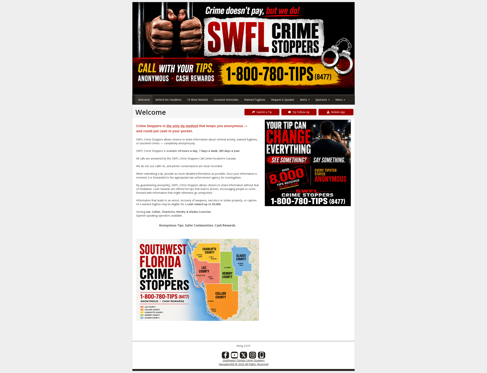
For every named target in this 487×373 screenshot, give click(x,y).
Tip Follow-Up (300, 112)
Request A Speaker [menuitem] (282, 99)
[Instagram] (252, 356)
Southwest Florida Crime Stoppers (244, 360)
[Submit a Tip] (243, 48)
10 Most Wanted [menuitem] (197, 99)
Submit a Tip (263, 112)
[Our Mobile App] (261, 356)
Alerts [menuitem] (304, 99)
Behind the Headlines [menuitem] (168, 99)
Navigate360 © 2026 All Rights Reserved (243, 364)
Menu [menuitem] (339, 99)
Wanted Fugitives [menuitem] (254, 99)
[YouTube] (234, 356)
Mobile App (337, 112)
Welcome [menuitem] (144, 99)
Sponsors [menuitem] (321, 99)
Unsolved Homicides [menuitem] (226, 99)
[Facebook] (225, 356)
